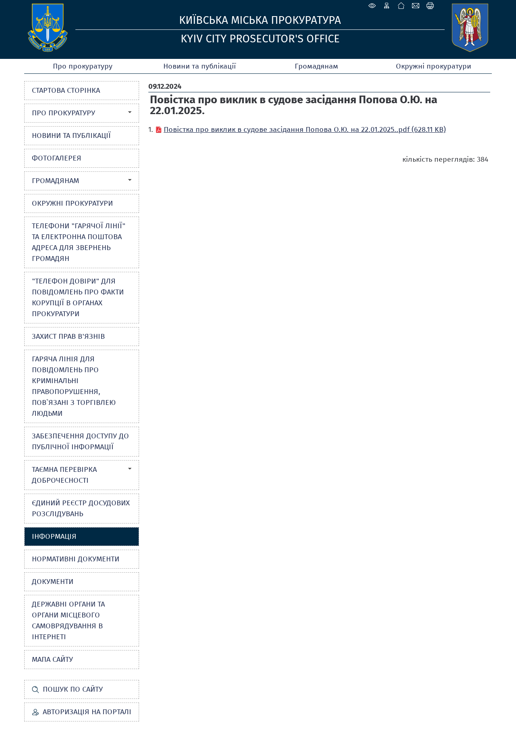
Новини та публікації (199, 66)
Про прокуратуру (82, 66)
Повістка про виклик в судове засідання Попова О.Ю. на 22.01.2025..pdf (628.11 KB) (305, 129)
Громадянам (316, 66)
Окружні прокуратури (433, 66)
